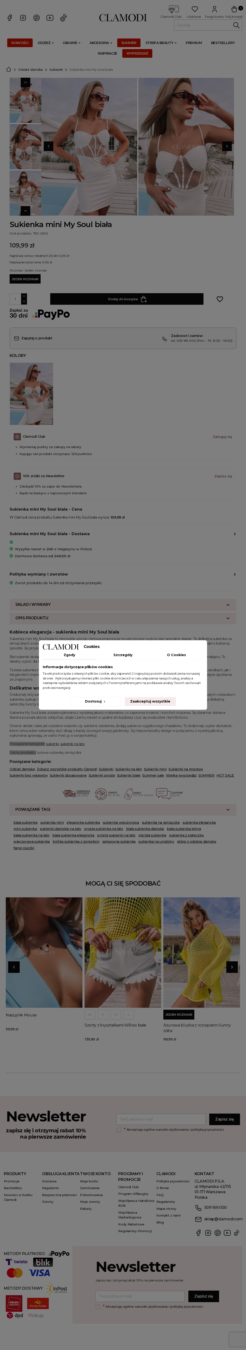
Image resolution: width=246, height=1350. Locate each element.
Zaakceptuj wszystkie (150, 701)
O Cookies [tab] (176, 655)
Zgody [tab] (69, 655)
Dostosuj (94, 701)
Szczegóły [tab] (122, 655)
